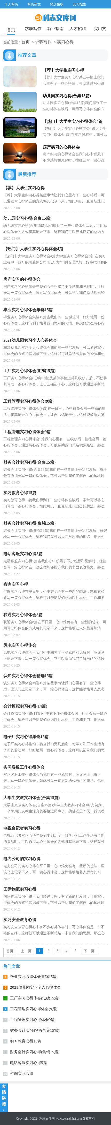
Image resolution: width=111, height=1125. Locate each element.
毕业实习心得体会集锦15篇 (33, 977)
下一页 (89, 951)
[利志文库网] (55, 19)
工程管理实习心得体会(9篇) (33, 1009)
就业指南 (55, 28)
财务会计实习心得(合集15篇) (34, 1030)
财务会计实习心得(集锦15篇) (34, 1052)
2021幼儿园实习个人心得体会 (35, 987)
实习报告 (79, 4)
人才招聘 (77, 28)
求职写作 (33, 28)
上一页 (26, 951)
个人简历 (11, 4)
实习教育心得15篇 (25, 1041)
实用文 (100, 28)
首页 (11, 30)
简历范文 (34, 4)
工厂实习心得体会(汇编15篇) (34, 998)
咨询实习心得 (21, 1073)
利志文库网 (47, 1118)
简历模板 (57, 4)
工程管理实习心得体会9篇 (32, 1020)
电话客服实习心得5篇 (28, 1063)
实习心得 (65, 42)
